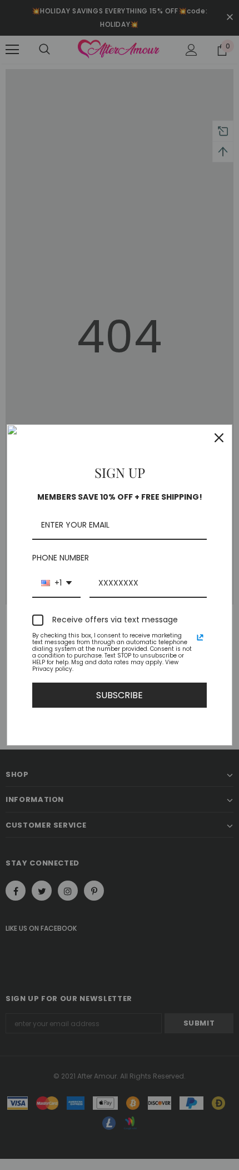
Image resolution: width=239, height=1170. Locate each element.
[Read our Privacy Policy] (200, 637)
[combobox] (56, 583)
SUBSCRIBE (119, 695)
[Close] (219, 437)
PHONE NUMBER (60, 557)
